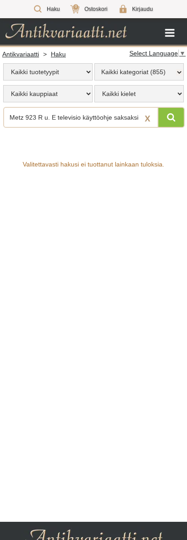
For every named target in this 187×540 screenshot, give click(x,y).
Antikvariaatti (20, 54)
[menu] (48, 72)
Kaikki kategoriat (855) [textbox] (133, 72)
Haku (58, 54)
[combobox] (139, 71)
